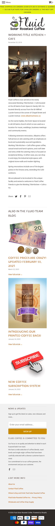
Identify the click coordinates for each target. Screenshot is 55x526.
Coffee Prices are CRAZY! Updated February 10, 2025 (27, 261)
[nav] (6, 2)
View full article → (15, 274)
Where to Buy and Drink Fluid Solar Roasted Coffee (26, 493)
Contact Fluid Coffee (15, 489)
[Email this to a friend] (29, 196)
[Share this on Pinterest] (25, 196)
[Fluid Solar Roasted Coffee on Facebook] (9, 469)
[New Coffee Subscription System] (27, 364)
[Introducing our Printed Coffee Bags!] (27, 303)
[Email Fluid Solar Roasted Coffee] (14, 469)
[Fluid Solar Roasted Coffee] (27, 23)
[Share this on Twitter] (16, 196)
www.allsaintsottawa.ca (31, 116)
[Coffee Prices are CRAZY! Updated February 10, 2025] (27, 238)
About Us (11, 484)
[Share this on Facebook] (20, 196)
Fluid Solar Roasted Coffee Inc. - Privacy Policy (25, 497)
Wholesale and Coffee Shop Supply (21, 502)
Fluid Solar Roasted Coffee (23, 513)
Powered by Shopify (40, 513)
